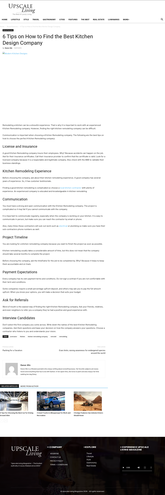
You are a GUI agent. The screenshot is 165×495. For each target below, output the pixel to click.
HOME (4, 19)
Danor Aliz (8, 48)
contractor (13, 336)
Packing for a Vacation (12, 350)
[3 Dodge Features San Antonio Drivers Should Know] (91, 401)
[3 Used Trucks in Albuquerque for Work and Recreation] (54, 401)
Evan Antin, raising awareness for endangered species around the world (82, 351)
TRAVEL (35, 19)
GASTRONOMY (49, 19)
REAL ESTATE (98, 19)
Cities (62, 19)
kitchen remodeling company (38, 336)
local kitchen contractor (70, 188)
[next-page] (5, 420)
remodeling (63, 336)
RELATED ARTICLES (9, 386)
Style (88, 459)
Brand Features (12, 26)
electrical (63, 226)
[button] (162, 19)
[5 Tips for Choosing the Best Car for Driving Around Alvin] (17, 401)
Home (2, 26)
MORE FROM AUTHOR (29, 386)
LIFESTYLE (15, 19)
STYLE (26, 19)
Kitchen (22, 336)
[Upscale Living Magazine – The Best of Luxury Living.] (27, 452)
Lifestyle (90, 456)
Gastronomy (91, 462)
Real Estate (91, 465)
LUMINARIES (113, 19)
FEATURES (72, 19)
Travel (89, 453)
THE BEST (85, 19)
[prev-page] (1, 420)
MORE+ (126, 19)
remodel (53, 336)
